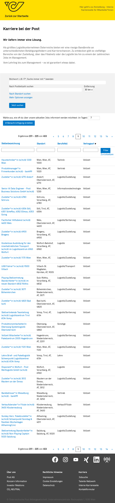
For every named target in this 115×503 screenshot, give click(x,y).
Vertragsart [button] (89, 144)
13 (101, 137)
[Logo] (14, 6)
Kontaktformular (87, 489)
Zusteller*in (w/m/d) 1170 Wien (16, 258)
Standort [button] (41, 144)
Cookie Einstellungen (53, 481)
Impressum (48, 477)
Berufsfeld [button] (62, 144)
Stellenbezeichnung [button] (10, 144)
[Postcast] (107, 460)
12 (95, 137)
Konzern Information (17, 481)
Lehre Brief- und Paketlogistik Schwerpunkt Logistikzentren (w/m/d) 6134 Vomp (15, 359)
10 (84, 137)
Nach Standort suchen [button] (20, 94)
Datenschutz (49, 485)
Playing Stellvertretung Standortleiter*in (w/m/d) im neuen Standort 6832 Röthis (15, 281)
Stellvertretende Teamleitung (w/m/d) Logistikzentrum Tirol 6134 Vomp (15, 315)
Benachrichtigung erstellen (20, 123)
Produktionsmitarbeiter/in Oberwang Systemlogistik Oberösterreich (14, 327)
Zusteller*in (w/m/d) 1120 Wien (16, 347)
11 (89, 137)
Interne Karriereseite (89, 485)
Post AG (11, 477)
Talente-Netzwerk (87, 481)
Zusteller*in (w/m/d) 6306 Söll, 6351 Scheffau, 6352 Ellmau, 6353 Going (17, 212)
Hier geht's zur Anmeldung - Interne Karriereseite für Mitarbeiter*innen (96, 8)
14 (107, 137)
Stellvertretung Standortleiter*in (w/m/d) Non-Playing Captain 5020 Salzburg (16, 434)
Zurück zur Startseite (16, 16)
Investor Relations (15, 485)
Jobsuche (83, 477)
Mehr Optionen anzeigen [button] (20, 98)
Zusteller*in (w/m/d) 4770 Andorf (17, 177)
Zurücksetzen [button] (107, 154)
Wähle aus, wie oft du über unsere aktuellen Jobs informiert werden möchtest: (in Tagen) (45, 118)
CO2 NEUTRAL (13, 489)
